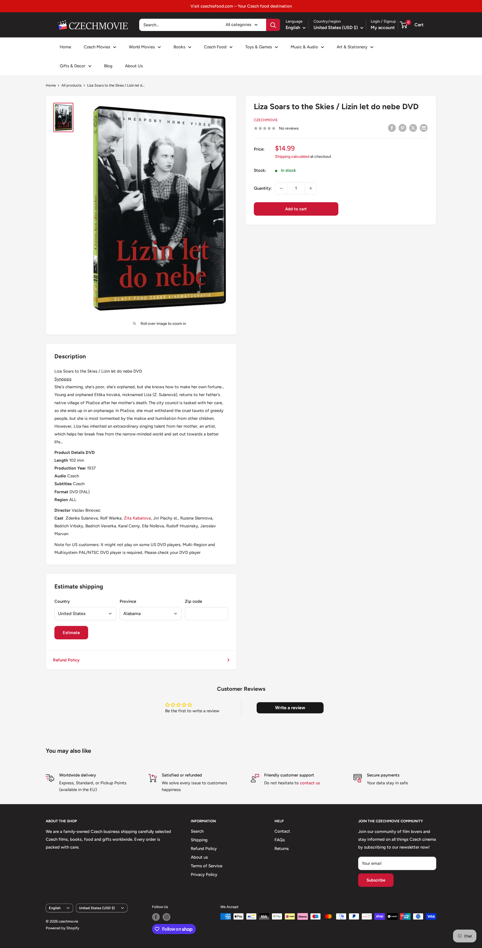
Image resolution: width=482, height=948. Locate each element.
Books (179, 46)
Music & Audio (304, 46)
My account (383, 27)
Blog (108, 65)
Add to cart (296, 208)
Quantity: (263, 188)
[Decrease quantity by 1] (281, 188)
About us (199, 857)
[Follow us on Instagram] (166, 917)
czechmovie (266, 120)
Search (197, 831)
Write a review (290, 707)
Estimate (71, 632)
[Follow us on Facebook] (156, 917)
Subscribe (376, 880)
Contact (282, 831)
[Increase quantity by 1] (311, 188)
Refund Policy (66, 660)
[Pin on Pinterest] (402, 128)
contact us (310, 782)
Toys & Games (258, 46)
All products (71, 85)
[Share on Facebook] (392, 128)
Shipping (199, 839)
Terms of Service (206, 865)
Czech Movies (97, 46)
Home (65, 46)
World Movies (142, 46)
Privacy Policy (204, 874)
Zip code (193, 601)
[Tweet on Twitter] (413, 128)
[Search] (273, 25)
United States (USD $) (97, 908)
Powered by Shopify (62, 928)
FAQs (279, 839)
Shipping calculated (292, 156)
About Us (134, 65)
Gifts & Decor (72, 65)
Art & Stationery (352, 46)
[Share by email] (424, 128)
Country (62, 601)
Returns (281, 848)
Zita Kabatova (137, 518)
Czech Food (215, 46)
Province (128, 601)
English (55, 908)
